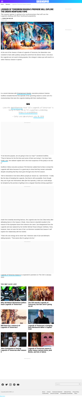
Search (79, 384)
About (43, 391)
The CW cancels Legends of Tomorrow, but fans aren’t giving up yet (40, 304)
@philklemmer (17, 108)
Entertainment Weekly (24, 93)
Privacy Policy (76, 391)
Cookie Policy (45, 393)
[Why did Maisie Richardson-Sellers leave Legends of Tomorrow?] (14, 293)
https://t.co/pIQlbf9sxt (28, 112)
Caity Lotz (4, 160)
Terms (75, 393)
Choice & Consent (54, 393)
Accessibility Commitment (66, 393)
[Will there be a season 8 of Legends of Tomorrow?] (14, 316)
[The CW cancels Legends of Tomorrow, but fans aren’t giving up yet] (41, 293)
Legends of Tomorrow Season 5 (11, 275)
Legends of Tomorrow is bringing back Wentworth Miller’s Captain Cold (40, 327)
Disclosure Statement (57, 391)
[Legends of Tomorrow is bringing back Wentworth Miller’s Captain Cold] (41, 316)
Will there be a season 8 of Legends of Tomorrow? (10, 326)
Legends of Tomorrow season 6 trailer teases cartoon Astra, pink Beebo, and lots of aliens (40, 350)
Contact (49, 391)
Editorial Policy (67, 391)
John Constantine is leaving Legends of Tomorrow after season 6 (13, 350)
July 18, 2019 (38, 116)
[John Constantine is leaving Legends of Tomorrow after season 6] (14, 339)
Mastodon (2, 396)
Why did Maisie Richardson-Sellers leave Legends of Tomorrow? (13, 303)
